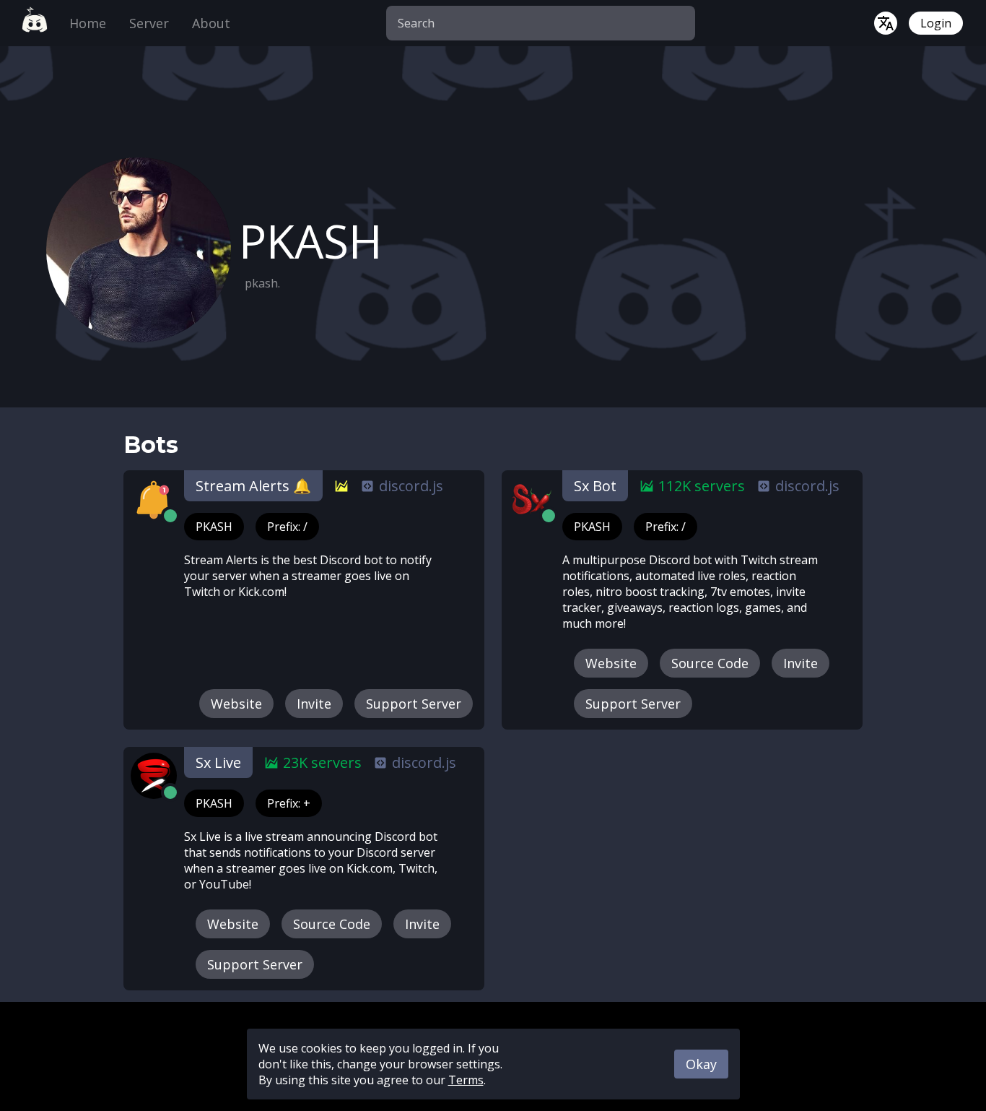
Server (149, 23)
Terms (466, 1080)
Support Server (413, 703)
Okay (701, 1064)
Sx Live (218, 762)
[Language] (885, 23)
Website (236, 703)
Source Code (710, 663)
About (211, 23)
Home (87, 23)
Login (935, 23)
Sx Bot (595, 486)
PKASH (214, 527)
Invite (314, 703)
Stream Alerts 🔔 (253, 486)
